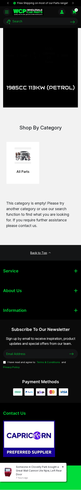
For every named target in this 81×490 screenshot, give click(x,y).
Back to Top (38, 253)
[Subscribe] (71, 353)
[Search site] (72, 22)
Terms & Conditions (48, 362)
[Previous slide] (8, 3)
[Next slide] (73, 3)
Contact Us (14, 413)
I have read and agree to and (34, 365)
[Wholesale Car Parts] (28, 11)
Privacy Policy (11, 367)
